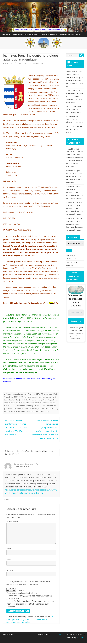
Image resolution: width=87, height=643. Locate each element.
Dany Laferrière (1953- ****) (14, 403)
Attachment (11, 588)
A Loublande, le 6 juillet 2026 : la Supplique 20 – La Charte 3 (74, 119)
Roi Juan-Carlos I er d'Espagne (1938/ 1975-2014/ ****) (37, 408)
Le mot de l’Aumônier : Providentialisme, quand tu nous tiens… (74, 109)
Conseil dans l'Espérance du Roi (26, 464)
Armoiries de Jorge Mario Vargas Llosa (43, 400)
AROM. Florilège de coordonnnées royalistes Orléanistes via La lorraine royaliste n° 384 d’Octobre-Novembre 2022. (16, 427)
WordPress (80, 637)
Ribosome (62, 634)
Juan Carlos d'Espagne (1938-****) (28, 406)
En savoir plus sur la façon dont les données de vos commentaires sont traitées (29, 619)
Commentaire (12, 522)
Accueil (5, 35)
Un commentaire (37, 63)
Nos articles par (48, 35)
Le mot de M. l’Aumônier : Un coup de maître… (74, 129)
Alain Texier (9, 63)
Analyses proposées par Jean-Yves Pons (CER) (23, 394)
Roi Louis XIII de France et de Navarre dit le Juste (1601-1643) (26, 411)
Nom (8, 549)
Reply (6, 499)
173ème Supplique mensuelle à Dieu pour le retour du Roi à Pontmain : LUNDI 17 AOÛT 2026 (74, 96)
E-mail (9, 560)
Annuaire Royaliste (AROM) (70, 35)
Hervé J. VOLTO (72, 186)
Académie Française (31, 397)
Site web (9, 570)
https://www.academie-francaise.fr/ (39, 403)
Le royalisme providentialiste (25, 35)
